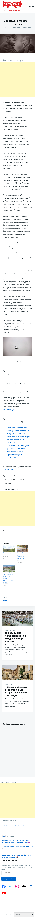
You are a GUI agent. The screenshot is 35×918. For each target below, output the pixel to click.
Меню (33, 6)
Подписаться (8, 879)
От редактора (10, 630)
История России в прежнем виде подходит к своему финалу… (22, 555)
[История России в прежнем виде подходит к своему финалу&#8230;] (22, 548)
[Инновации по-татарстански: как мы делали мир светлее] (17, 618)
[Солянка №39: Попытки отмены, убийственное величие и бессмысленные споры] (9, 568)
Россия (5, 600)
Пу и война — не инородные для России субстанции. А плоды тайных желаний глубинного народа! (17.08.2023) (18, 451)
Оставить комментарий (23, 27)
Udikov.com (8, 469)
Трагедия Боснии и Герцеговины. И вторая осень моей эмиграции (16, 691)
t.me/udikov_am (9, 409)
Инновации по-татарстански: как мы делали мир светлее (15, 637)
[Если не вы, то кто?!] (9, 548)
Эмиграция (9, 684)
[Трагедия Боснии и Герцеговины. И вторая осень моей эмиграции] (17, 672)
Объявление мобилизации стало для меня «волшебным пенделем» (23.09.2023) (18, 430)
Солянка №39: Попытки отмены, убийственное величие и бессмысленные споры (8, 577)
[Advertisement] (17, 79)
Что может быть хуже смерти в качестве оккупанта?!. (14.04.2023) (19, 439)
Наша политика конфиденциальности (13, 825)
